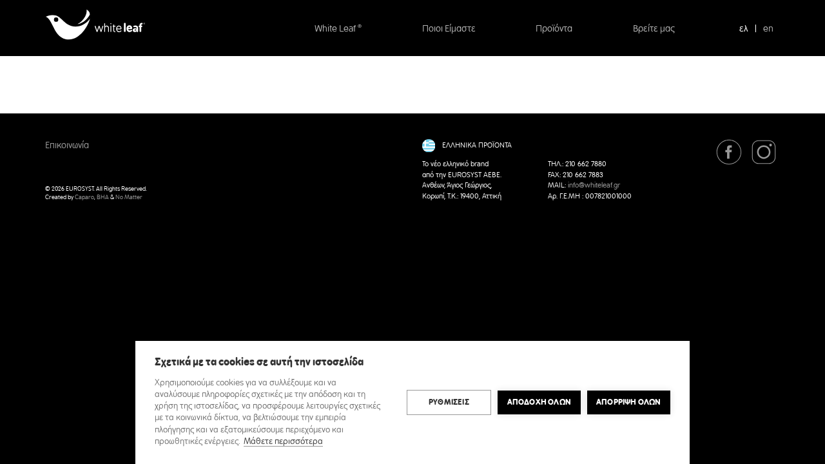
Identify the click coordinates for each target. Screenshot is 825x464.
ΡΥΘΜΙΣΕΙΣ (449, 402)
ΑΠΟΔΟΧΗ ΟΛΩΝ (539, 402)
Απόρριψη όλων (628, 402)
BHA (103, 197)
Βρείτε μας (654, 29)
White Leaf (338, 29)
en (768, 29)
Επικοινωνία (67, 145)
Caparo (84, 197)
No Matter (128, 197)
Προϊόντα (554, 29)
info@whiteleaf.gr (594, 185)
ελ (743, 29)
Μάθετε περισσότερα (283, 442)
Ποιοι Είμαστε (449, 29)
